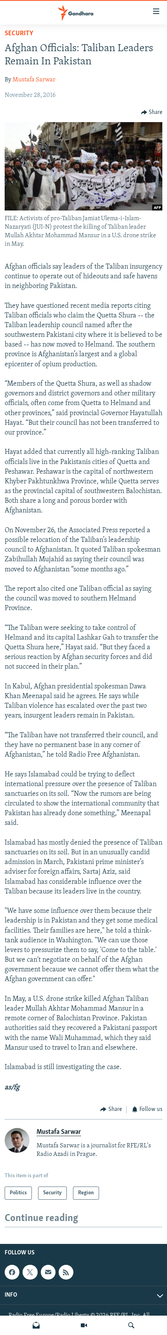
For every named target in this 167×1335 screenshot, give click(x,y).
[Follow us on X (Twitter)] (30, 1272)
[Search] (131, 1325)
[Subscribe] (48, 1272)
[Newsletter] (36, 1325)
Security (19, 33)
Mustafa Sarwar (34, 80)
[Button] (152, 112)
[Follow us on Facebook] (12, 1272)
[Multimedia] (84, 1325)
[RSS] (66, 1272)
